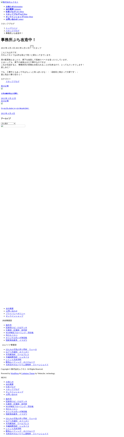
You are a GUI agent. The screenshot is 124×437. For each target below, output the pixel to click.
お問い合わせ (11, 311)
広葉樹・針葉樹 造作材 (16, 330)
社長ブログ (11, 387)
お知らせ (10, 382)
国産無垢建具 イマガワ (16, 340)
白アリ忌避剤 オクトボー (17, 352)
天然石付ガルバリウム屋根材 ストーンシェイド (27, 365)
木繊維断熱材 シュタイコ (17, 357)
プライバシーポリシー (15, 314)
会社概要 (10, 308)
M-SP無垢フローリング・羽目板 (20, 333)
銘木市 (9, 325)
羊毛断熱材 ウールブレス (17, 355)
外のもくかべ (11, 335)
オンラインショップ (14, 316)
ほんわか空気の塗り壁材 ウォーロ (21, 349)
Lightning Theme (28, 373)
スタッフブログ (12, 81)
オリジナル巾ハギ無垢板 (16, 338)
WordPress (15, 373)
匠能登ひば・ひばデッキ (16, 328)
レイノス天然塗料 (13, 360)
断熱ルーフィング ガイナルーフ (20, 362)
